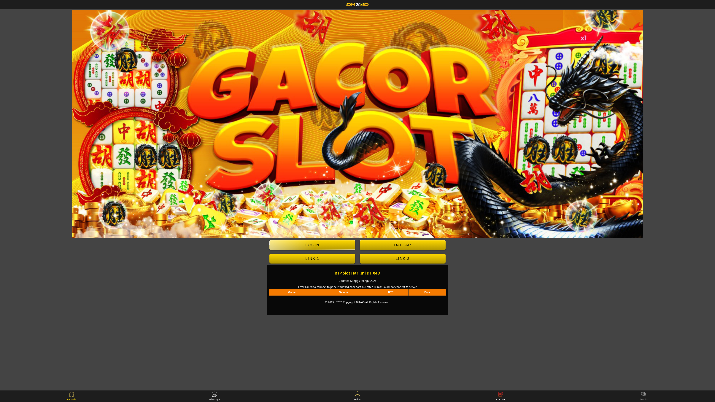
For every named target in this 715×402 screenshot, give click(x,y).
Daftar (357, 399)
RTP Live (500, 399)
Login (312, 245)
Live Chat (643, 399)
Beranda (71, 399)
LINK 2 (403, 258)
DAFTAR (402, 245)
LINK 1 (312, 258)
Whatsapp (214, 399)
